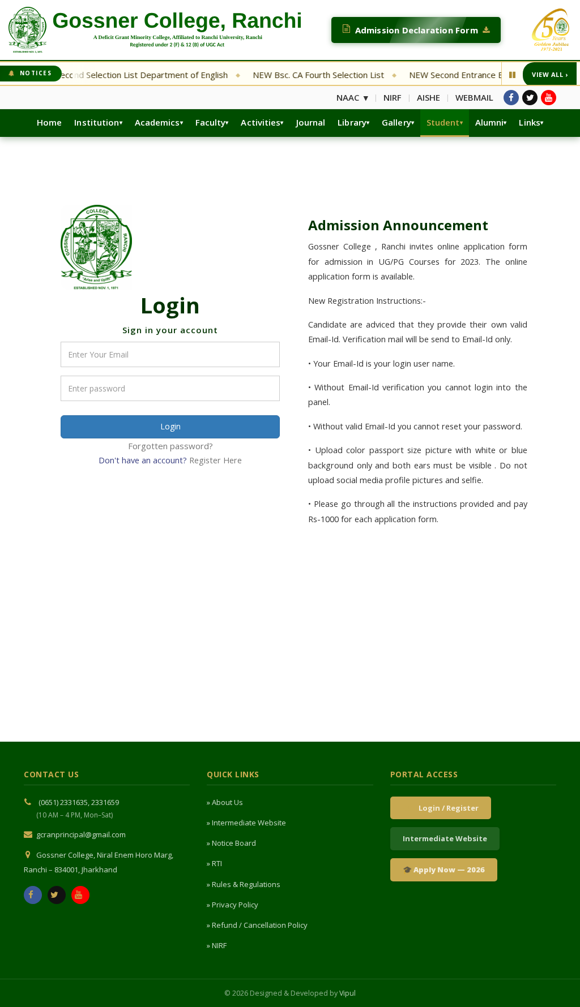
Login (170, 426)
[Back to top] (556, 980)
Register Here (215, 460)
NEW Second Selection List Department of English (114, 74)
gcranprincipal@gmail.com (81, 834)
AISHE (428, 97)
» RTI (214, 863)
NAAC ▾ (352, 97)
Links (529, 122)
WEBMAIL (474, 97)
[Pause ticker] (512, 74)
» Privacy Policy (232, 905)
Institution (96, 122)
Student (443, 122)
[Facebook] (511, 97)
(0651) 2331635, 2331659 (79, 802)
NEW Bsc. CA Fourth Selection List (302, 74)
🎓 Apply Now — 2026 (444, 869)
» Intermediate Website (246, 822)
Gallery (396, 122)
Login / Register (447, 808)
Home (49, 122)
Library (352, 122)
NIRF (392, 97)
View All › (550, 74)
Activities (260, 122)
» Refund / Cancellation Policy (257, 925)
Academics (157, 122)
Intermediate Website (445, 838)
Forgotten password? (170, 445)
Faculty (210, 122)
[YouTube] (548, 97)
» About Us (225, 802)
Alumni (489, 122)
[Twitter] (530, 97)
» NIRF (217, 945)
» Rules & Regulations (243, 884)
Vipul (347, 993)
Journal (311, 122)
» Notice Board (231, 843)
